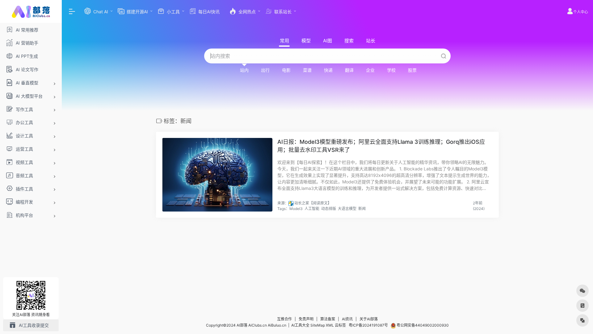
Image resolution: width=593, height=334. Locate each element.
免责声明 (306, 319)
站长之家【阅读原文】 (312, 203)
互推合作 (284, 319)
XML (330, 325)
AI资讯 (347, 319)
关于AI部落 (369, 319)
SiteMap (317, 325)
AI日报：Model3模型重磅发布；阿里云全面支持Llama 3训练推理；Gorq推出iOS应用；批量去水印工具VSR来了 (381, 146)
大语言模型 (347, 208)
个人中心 (580, 12)
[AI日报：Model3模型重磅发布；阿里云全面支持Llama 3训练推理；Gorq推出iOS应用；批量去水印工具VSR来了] (217, 175)
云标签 (340, 325)
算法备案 (327, 319)
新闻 (362, 208)
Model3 (296, 208)
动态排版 (328, 208)
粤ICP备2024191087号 (368, 325)
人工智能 (312, 208)
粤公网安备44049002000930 (422, 325)
